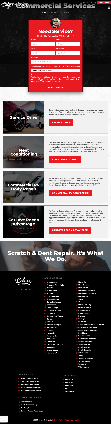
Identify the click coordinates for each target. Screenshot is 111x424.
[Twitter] (87, 2)
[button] (109, 7)
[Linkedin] (95, 2)
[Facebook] (84, 2)
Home (44, 13)
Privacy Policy (57, 420)
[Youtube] (91, 2)
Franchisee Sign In (72, 420)
